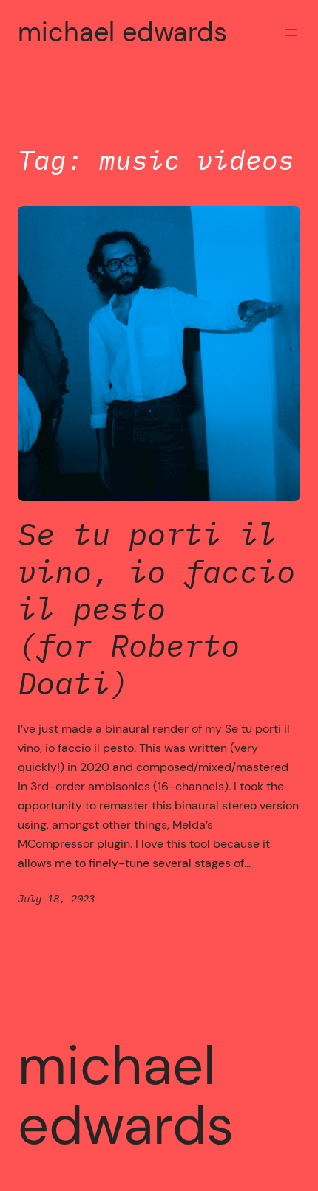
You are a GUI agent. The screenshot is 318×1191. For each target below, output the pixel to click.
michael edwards (122, 32)
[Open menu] (291, 32)
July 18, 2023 (56, 898)
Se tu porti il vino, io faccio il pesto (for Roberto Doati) (156, 609)
